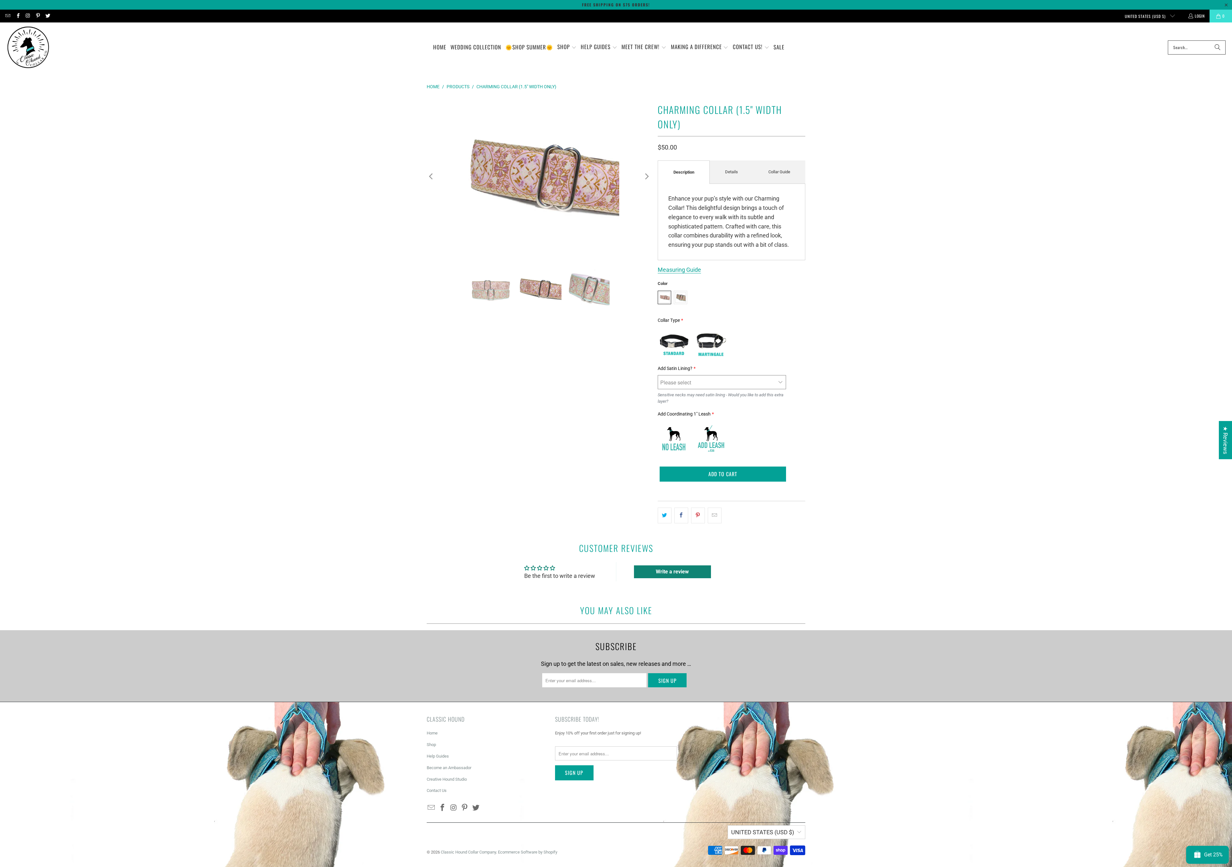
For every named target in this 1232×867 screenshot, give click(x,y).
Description (683, 172)
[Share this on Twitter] (665, 515)
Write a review (672, 572)
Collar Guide (779, 171)
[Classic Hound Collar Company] (28, 47)
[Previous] (431, 176)
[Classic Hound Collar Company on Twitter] (47, 16)
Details (731, 171)
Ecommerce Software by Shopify (527, 852)
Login (1200, 16)
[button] (567, 47)
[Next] (646, 176)
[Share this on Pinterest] (698, 515)
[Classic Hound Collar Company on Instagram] (27, 16)
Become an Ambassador (449, 767)
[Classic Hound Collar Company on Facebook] (17, 16)
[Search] (1218, 47)
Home (432, 733)
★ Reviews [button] (1225, 440)
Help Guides (438, 756)
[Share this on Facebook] (681, 515)
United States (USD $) (1146, 16)
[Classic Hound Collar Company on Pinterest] (37, 16)
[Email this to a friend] (715, 515)
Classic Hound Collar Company (468, 852)
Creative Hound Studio (447, 779)
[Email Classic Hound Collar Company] (7, 16)
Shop (431, 744)
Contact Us (437, 790)
